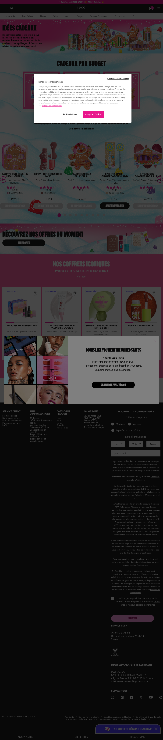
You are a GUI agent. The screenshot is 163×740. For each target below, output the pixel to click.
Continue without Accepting (118, 78)
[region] (82, 98)
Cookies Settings (70, 114)
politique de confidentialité (52, 105)
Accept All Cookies (93, 114)
